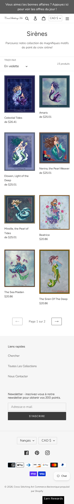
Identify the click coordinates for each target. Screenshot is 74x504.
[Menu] (67, 18)
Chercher (14, 356)
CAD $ (54, 18)
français (25, 440)
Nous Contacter (18, 376)
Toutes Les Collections (22, 366)
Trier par (10, 60)
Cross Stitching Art (24, 486)
